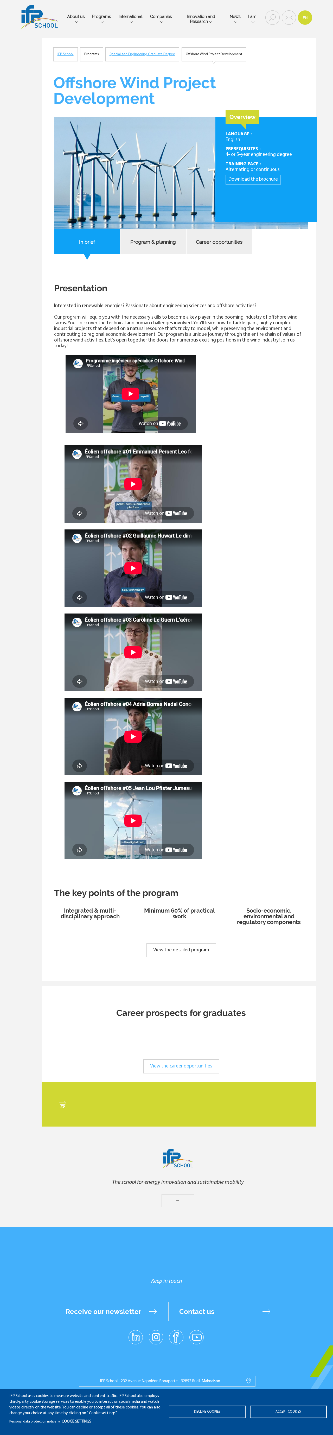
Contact (288, 17)
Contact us (196, 1312)
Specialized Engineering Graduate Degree (142, 54)
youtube (196, 1337)
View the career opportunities (181, 1066)
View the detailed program (181, 950)
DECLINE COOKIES (207, 1411)
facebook (176, 1337)
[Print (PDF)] (62, 1101)
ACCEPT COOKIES (288, 1411)
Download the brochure (253, 179)
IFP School (65, 54)
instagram (156, 1337)
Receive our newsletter (103, 1312)
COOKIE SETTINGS (76, 1422)
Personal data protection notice (32, 1421)
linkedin (135, 1334)
